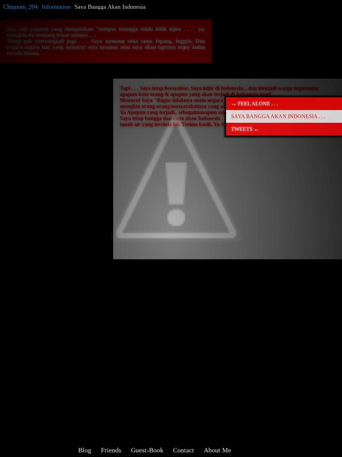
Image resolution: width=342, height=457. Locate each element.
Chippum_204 (20, 6)
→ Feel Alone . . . (254, 103)
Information (56, 6)
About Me (217, 450)
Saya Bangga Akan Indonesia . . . (278, 116)
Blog (84, 450)
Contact (183, 450)
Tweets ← (245, 129)
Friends (111, 450)
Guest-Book (147, 450)
